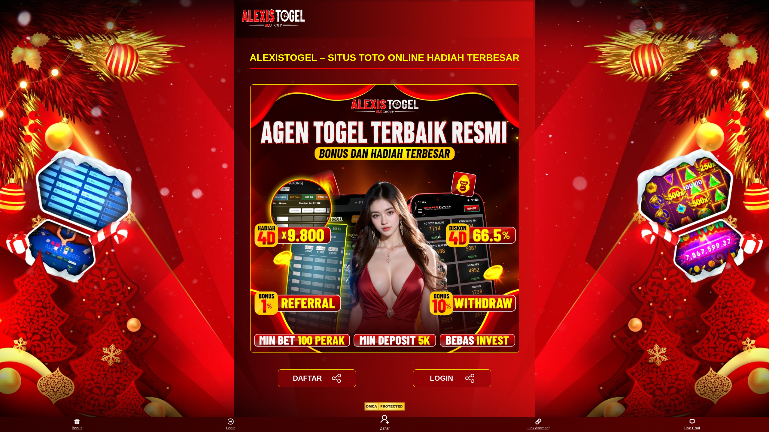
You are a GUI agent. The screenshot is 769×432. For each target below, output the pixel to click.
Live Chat (692, 428)
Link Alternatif (538, 428)
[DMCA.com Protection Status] (384, 409)
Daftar (385, 428)
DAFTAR (307, 378)
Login (231, 428)
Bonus (77, 428)
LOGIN (441, 378)
